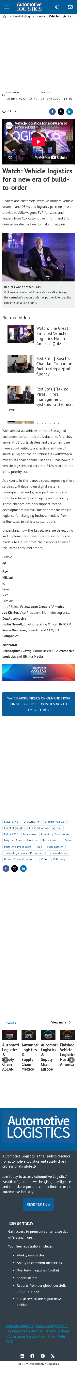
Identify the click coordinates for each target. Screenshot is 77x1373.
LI (23, 1356)
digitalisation (32, 821)
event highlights (14, 828)
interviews (30, 834)
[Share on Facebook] (52, 111)
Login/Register (58, 7)
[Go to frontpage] (29, 7)
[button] (5, 1060)
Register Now (38, 1204)
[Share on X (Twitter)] (61, 111)
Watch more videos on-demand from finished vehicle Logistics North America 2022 (38, 704)
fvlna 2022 (11, 834)
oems (68, 840)
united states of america (20, 859)
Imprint (17, 1331)
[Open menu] (7, 7)
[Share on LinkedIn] (69, 111)
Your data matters (19, 1326)
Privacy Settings (57, 1331)
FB (33, 1356)
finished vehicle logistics (45, 828)
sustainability (55, 847)
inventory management (55, 834)
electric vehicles (55, 821)
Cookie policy (46, 1326)
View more (59, 1022)
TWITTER (53, 1356)
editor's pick (11, 821)
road (39, 847)
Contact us (34, 1331)
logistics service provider (21, 840)
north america (51, 840)
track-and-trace (57, 853)
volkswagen (60, 859)
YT (43, 1356)
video (45, 859)
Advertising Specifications (27, 1336)
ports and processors (17, 847)
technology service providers (23, 853)
